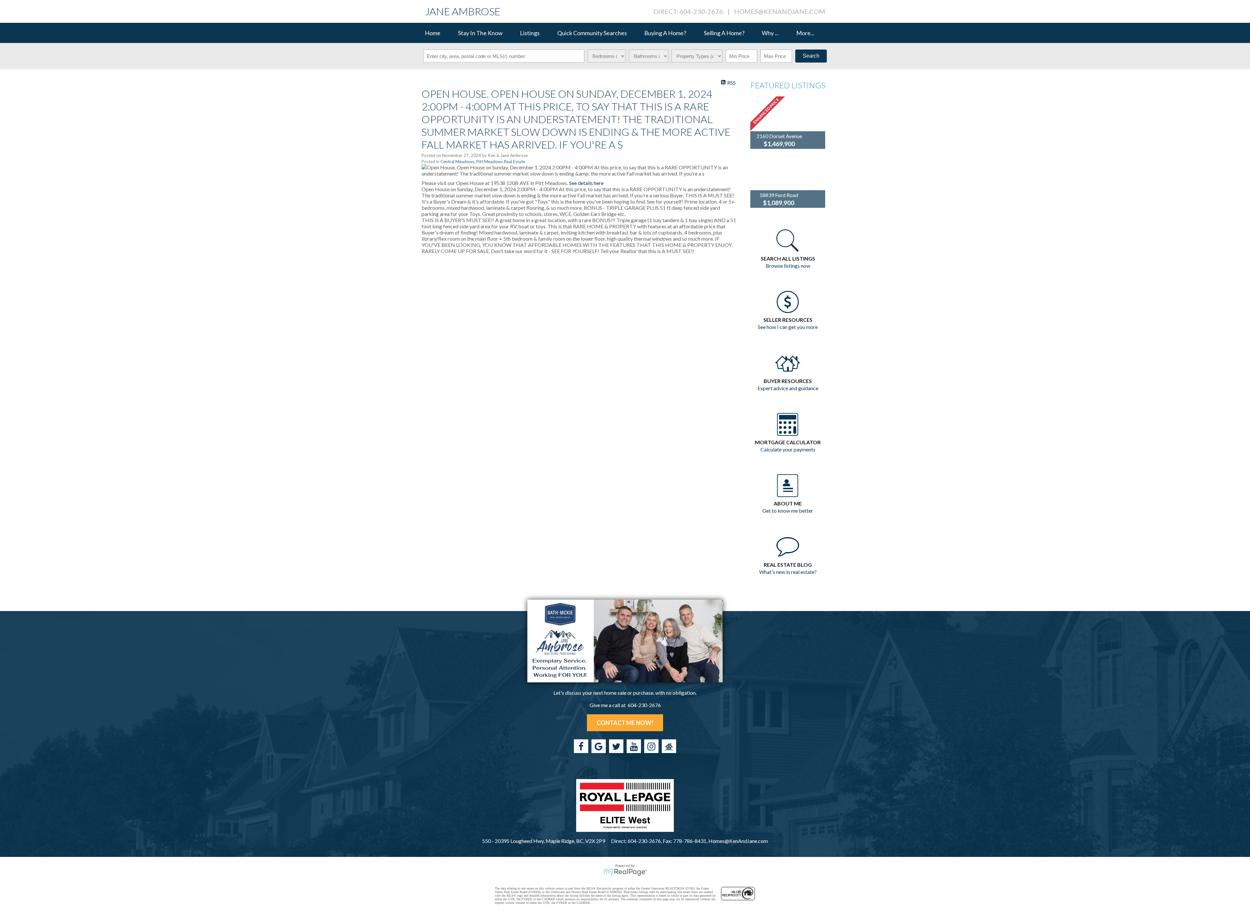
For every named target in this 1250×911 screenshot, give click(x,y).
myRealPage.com (625, 872)
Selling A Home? (724, 32)
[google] (598, 746)
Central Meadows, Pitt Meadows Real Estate (482, 161)
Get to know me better (787, 510)
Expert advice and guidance (787, 388)
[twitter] (616, 746)
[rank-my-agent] (669, 746)
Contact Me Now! (625, 722)
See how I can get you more (788, 327)
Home (432, 32)
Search (811, 56)
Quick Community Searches (592, 32)
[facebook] (581, 746)
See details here (586, 183)
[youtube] (634, 746)
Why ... (770, 32)
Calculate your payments (787, 449)
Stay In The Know (480, 32)
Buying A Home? (665, 32)
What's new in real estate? (788, 572)
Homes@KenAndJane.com (779, 11)
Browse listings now (788, 266)
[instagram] (651, 746)
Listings (530, 32)
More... (805, 32)
